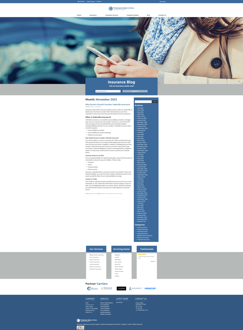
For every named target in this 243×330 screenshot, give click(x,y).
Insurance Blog (89, 304)
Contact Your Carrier (91, 308)
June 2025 (140, 134)
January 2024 (141, 166)
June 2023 (140, 181)
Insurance (92, 15)
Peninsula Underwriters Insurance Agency (114, 193)
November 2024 (142, 146)
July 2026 (140, 108)
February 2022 (141, 213)
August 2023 (141, 177)
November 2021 (142, 219)
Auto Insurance (142, 227)
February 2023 (141, 189)
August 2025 (141, 130)
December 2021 (142, 217)
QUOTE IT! (135, 91)
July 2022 (140, 203)
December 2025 (142, 122)
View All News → (120, 302)
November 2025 (142, 124)
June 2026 (140, 110)
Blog (148, 15)
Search (136, 99)
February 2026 (141, 118)
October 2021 (141, 221)
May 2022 (140, 207)
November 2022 (142, 195)
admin (100, 106)
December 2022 (142, 193)
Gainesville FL (102, 193)
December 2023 (142, 169)
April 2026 (140, 114)
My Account (163, 1)
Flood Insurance (142, 231)
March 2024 (141, 162)
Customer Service (111, 15)
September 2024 (142, 150)
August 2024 (141, 152)
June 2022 (140, 205)
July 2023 (140, 179)
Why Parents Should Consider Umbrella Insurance (107, 104)
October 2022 (141, 197)
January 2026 (141, 120)
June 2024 (140, 156)
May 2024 (140, 158)
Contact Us (162, 15)
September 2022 (142, 199)
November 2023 (142, 171)
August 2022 (141, 201)
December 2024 (142, 144)
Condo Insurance (142, 229)
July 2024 (140, 154)
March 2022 (141, 211)
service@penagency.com (142, 310)
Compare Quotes (133, 15)
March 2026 (141, 116)
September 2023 (142, 175)
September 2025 (142, 128)
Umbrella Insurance (93, 193)
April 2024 (140, 160)
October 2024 (141, 148)
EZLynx (117, 324)
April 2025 (140, 138)
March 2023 (141, 187)
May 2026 (140, 112)
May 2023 (140, 183)
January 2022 (141, 215)
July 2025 (140, 132)
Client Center (89, 306)
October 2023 (141, 173)
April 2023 (140, 185)
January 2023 (141, 191)
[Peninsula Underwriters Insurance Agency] (121, 8)
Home (79, 15)
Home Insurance (142, 233)
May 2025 (140, 136)
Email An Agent (91, 1)
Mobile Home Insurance (144, 235)
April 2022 (140, 209)
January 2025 (141, 142)
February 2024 (141, 164)
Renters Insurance (143, 237)
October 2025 (141, 126)
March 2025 (141, 140)
